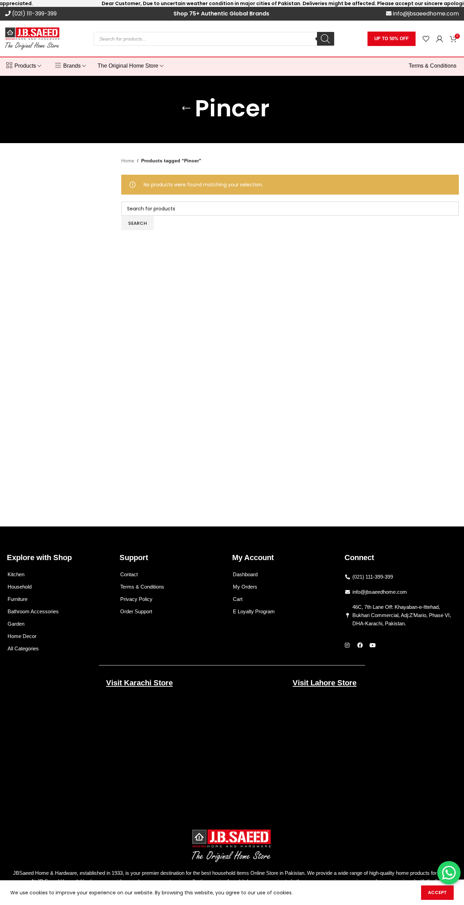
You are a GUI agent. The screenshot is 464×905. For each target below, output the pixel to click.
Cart (237, 599)
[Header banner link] (232, 3)
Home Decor (22, 636)
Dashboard (245, 574)
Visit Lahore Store (325, 682)
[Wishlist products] (426, 39)
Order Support (136, 611)
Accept (437, 892)
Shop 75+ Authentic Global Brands (221, 14)
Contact (129, 574)
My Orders (245, 587)
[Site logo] (32, 38)
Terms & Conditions (142, 587)
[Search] (325, 39)
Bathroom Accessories (33, 611)
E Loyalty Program (254, 611)
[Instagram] (347, 645)
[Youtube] (372, 645)
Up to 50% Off (391, 38)
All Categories (23, 648)
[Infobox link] (31, 14)
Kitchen (16, 574)
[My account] (439, 39)
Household (20, 587)
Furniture (17, 599)
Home (127, 160)
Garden (16, 624)
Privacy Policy (136, 599)
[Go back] (186, 108)
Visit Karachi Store (139, 682)
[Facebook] (359, 645)
